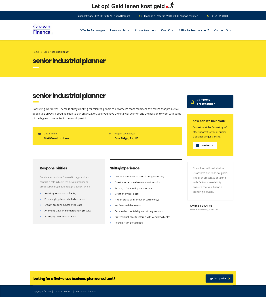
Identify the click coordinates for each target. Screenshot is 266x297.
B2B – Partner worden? (194, 30)
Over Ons (167, 30)
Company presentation (206, 102)
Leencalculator (119, 30)
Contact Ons (222, 30)
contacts (207, 145)
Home (36, 51)
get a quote (218, 278)
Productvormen (145, 30)
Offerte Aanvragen (92, 30)
